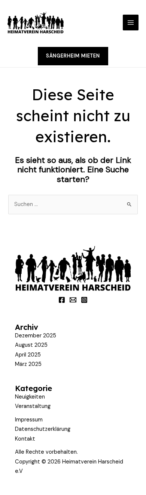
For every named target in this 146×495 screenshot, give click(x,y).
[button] (73, 56)
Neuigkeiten (30, 396)
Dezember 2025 (35, 335)
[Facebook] (61, 299)
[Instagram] (84, 299)
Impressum (29, 419)
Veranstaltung (33, 406)
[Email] (73, 299)
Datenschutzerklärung (42, 429)
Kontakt (25, 438)
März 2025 (28, 364)
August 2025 (31, 345)
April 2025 (28, 354)
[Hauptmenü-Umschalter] (131, 22)
